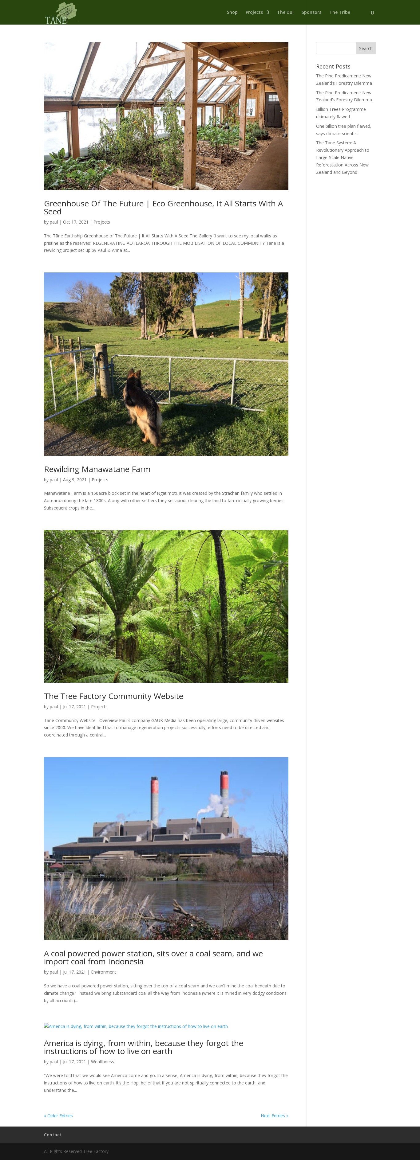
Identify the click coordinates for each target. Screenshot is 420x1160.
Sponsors (311, 12)
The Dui (285, 12)
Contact (52, 1135)
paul (54, 222)
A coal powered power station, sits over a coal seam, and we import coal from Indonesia (153, 957)
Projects (254, 12)
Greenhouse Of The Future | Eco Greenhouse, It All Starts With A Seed (163, 207)
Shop (232, 12)
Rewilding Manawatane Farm (97, 469)
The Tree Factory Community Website (113, 695)
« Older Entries (58, 1116)
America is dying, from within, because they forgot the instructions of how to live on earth (143, 1046)
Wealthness (102, 1061)
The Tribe (339, 12)
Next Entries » (274, 1116)
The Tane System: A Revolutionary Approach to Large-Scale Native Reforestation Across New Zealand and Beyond (342, 157)
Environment (103, 972)
